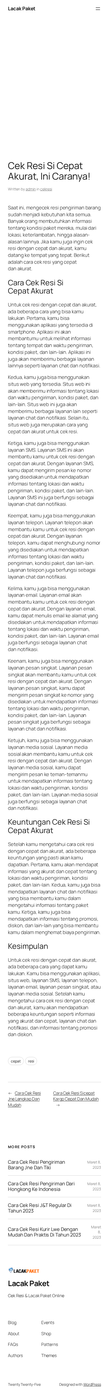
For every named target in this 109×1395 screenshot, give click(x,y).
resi (31, 1061)
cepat (16, 1061)
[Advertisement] (54, 90)
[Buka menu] (98, 9)
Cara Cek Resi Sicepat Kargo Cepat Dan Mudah (76, 1096)
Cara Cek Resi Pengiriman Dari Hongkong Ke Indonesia (41, 1186)
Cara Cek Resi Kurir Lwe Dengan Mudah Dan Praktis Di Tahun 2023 (44, 1231)
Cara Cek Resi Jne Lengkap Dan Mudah (24, 1099)
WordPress (92, 1384)
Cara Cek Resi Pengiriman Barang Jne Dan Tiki (36, 1164)
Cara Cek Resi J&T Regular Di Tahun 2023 (39, 1207)
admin (31, 188)
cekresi (46, 188)
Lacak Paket (21, 8)
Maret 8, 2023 (94, 1165)
